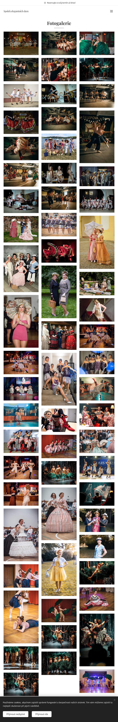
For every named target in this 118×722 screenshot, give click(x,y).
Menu (111, 11)
